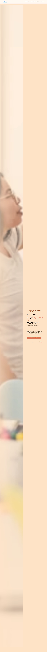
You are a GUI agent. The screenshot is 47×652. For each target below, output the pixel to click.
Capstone (33, 1)
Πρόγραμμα (27, 1)
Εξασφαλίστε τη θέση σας (33, 337)
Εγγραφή (42, 1)
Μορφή (38, 1)
